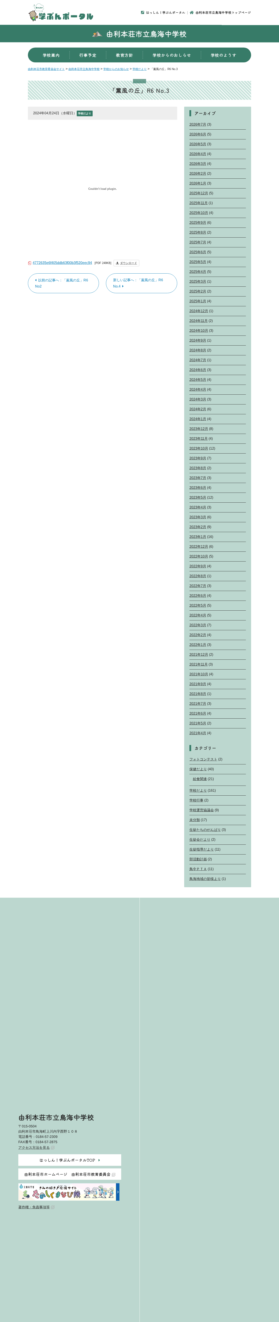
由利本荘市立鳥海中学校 (146, 34)
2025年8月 (197, 232)
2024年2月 (197, 409)
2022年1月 (197, 645)
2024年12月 (198, 311)
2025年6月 (197, 252)
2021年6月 (197, 713)
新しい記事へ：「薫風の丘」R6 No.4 (138, 283)
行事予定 (87, 55)
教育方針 (124, 55)
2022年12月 (198, 546)
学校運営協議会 (201, 810)
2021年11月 (198, 664)
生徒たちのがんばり (205, 830)
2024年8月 (197, 350)
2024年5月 (197, 380)
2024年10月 (198, 330)
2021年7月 (197, 704)
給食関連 (200, 779)
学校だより (84, 113)
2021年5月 (197, 723)
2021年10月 (198, 674)
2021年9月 (197, 684)
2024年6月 (197, 370)
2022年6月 (197, 596)
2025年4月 (197, 272)
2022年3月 (197, 625)
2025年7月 (197, 242)
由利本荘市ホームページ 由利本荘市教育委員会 (67, 1174)
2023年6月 (197, 488)
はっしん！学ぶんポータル (165, 12)
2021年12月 (198, 654)
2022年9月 (197, 566)
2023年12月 (198, 429)
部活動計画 (198, 859)
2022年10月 (198, 556)
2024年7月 (197, 360)
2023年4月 (197, 507)
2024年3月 (197, 399)
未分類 (194, 820)
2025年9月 (197, 222)
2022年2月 (197, 635)
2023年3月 (197, 517)
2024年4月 (197, 389)
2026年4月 (197, 154)
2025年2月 (197, 291)
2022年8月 (197, 576)
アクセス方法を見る (34, 1147)
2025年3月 (197, 281)
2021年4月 (197, 733)
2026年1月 (197, 183)
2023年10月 (198, 448)
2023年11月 (198, 438)
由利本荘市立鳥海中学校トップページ (223, 12)
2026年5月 (197, 144)
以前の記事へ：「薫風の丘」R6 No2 (61, 283)
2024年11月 (198, 321)
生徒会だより (199, 839)
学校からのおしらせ (172, 55)
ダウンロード (128, 263)
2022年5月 (197, 605)
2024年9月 (197, 340)
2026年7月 (197, 124)
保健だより (198, 769)
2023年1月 (197, 537)
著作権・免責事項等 (34, 1207)
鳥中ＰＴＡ (198, 869)
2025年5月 (197, 262)
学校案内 (51, 55)
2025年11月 (198, 203)
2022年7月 (197, 586)
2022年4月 (197, 615)
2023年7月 (197, 478)
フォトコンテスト (203, 759)
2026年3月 (197, 164)
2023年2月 (197, 527)
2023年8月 (197, 468)
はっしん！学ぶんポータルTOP (67, 1160)
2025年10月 (198, 213)
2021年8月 (197, 694)
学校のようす (223, 55)
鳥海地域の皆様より (205, 879)
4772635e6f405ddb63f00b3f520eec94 (62, 263)
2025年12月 (198, 193)
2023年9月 (197, 458)
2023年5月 (197, 497)
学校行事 (196, 800)
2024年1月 (197, 419)
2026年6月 (197, 134)
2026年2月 (197, 173)
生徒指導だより (201, 849)
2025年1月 (197, 301)
